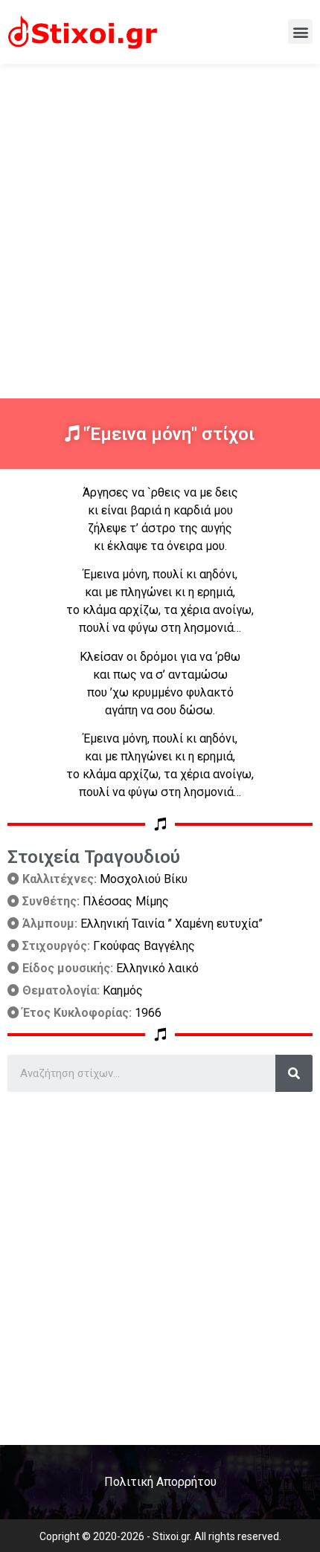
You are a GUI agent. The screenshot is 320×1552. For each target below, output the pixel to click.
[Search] (294, 1073)
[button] (300, 31)
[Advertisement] (160, 231)
